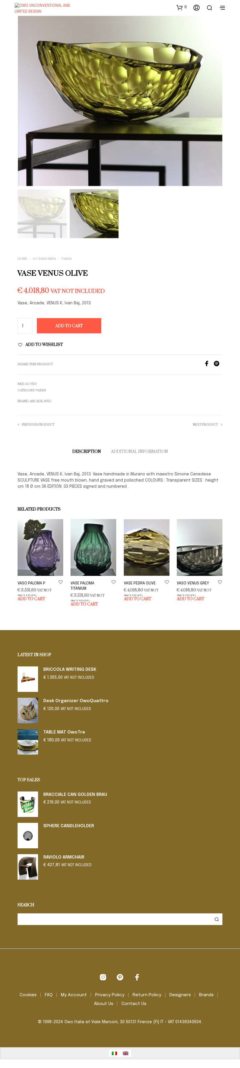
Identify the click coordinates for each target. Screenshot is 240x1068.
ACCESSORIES (44, 259)
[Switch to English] (125, 1053)
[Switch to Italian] (114, 1053)
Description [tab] (86, 451)
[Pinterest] (218, 365)
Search (216, 919)
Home (22, 259)
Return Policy (147, 995)
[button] (181, 7)
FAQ (49, 995)
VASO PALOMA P (31, 583)
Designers (180, 995)
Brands (206, 995)
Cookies (28, 995)
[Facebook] (209, 365)
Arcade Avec (41, 401)
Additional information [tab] (139, 451)
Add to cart (31, 599)
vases (66, 259)
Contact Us (133, 1004)
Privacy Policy (109, 995)
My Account (74, 995)
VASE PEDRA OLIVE (140, 583)
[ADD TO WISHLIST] (60, 581)
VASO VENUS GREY (193, 583)
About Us (103, 1004)
